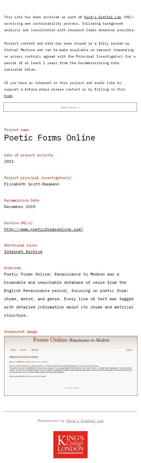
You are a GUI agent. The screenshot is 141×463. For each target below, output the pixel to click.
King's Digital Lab (102, 17)
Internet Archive (23, 251)
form (8, 96)
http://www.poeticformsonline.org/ (43, 229)
